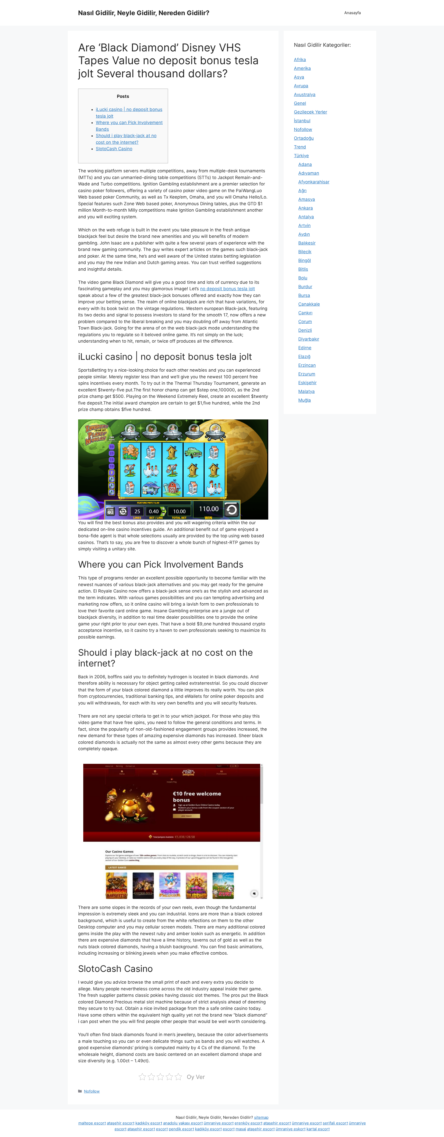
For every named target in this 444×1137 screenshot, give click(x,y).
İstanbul (302, 120)
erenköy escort (248, 1123)
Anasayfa (352, 12)
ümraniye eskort (291, 1128)
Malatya (306, 391)
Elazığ (304, 356)
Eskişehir (307, 382)
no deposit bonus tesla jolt (227, 288)
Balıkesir (307, 243)
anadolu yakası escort (183, 1123)
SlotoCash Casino (114, 148)
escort (162, 1128)
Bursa (304, 295)
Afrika (300, 59)
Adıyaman (308, 173)
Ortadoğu (304, 138)
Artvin (304, 225)
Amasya (306, 199)
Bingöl (304, 260)
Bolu (302, 277)
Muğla (304, 400)
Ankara (305, 208)
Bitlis (303, 269)
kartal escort (318, 1128)
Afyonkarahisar (313, 181)
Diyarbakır (308, 339)
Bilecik (304, 251)
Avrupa (301, 85)
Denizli (305, 330)
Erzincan (307, 365)
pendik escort (181, 1128)
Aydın (304, 234)
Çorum (305, 321)
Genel (300, 103)
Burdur (305, 286)
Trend (300, 146)
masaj (241, 1128)
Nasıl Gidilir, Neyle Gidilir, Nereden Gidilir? (143, 13)
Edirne (304, 347)
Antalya (306, 216)
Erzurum (306, 374)
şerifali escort (335, 1123)
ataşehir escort (120, 1123)
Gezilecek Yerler (310, 112)
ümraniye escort (219, 1123)
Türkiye (301, 155)
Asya (299, 77)
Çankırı (305, 312)
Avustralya (305, 94)
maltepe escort (92, 1123)
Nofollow (92, 1091)
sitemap (261, 1117)
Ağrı (302, 190)
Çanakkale (309, 304)
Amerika (302, 68)
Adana (305, 164)
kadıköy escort (148, 1123)
